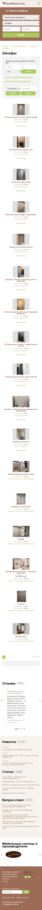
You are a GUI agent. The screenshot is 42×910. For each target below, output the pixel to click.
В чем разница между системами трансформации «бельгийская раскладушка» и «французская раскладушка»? (20, 816)
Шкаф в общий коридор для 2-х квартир (21, 280)
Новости (9, 742)
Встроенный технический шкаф (21, 117)
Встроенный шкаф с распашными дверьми (21, 313)
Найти (29, 71)
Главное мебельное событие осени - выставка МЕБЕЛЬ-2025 (20, 756)
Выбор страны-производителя (19, 77)
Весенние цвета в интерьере (13, 793)
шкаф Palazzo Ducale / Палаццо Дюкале (21, 572)
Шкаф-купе (21, 636)
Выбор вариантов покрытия (18, 81)
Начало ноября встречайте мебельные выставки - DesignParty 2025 (17, 764)
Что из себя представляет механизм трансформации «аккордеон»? (16, 806)
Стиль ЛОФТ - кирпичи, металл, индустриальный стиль (14, 777)
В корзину (22, 126)
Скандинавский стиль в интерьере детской (19, 782)
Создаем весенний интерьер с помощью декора (18, 789)
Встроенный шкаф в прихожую (21, 215)
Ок (26, 892)
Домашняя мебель (19, 46)
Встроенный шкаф (21, 182)
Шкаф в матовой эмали (21, 247)
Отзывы (8, 683)
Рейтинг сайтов (22, 897)
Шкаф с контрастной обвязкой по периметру (21, 410)
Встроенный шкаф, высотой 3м (21, 377)
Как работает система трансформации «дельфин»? (17, 811)
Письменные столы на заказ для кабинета (15, 692)
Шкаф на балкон (21, 442)
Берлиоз (24, 122)
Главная (5, 46)
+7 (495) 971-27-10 (10, 904)
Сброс (28, 93)
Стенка (21, 604)
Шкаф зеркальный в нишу (21, 474)
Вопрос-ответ (13, 800)
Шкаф (21, 539)
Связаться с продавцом (16, 479)
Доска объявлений (9, 877)
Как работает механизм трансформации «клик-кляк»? (20, 827)
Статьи (7, 772)
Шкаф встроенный (21, 507)
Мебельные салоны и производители (19, 845)
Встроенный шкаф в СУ (21, 150)
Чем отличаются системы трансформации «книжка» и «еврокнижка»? (18, 822)
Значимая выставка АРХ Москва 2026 (17, 750)
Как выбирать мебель (11, 872)
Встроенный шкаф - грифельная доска (21, 345)
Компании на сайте (9, 874)
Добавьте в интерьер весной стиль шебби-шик (20, 785)
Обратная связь (8, 897)
